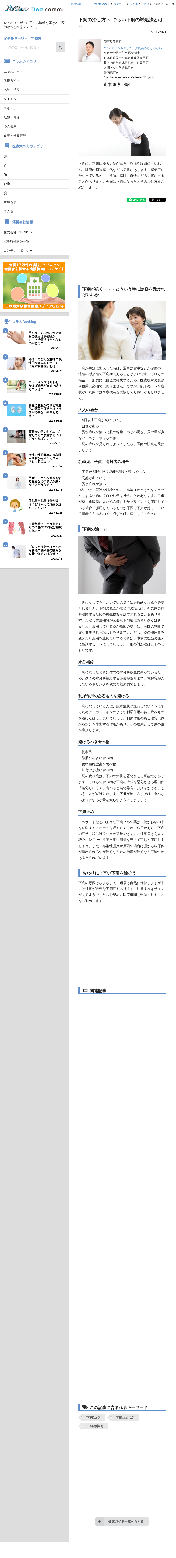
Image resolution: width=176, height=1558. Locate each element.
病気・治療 (12, 90)
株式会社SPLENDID (18, 232)
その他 (8, 211)
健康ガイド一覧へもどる (126, 1521)
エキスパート (13, 71)
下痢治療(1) (94, 1426)
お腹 (7, 184)
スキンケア (12, 108)
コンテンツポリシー (18, 250)
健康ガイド (12, 80)
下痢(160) (93, 1417)
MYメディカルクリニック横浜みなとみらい (133, 48)
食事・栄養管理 (15, 135)
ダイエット (12, 99)
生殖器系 (10, 202)
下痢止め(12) (125, 1417)
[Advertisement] (122, 244)
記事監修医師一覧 (16, 241)
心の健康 (10, 126)
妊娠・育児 (12, 117)
